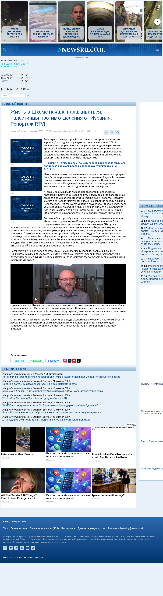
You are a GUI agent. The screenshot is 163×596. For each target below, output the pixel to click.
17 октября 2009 (61, 395)
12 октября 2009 (61, 402)
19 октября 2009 (61, 388)
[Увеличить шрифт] (112, 132)
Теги (5, 528)
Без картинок (68, 528)
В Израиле (38, 374)
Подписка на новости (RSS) (44, 528)
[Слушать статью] (120, 132)
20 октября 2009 (54, 374)
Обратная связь (19, 528)
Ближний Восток (15, 104)
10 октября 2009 (61, 409)
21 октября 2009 (61, 381)
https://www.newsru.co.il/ (17, 374)
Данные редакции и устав (91, 528)
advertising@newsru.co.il (130, 528)
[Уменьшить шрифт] (106, 132)
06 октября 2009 (61, 417)
